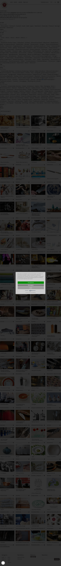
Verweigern (31, 285)
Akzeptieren (31, 282)
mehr (30, 288)
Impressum (27, 292)
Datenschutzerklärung (32, 292)
